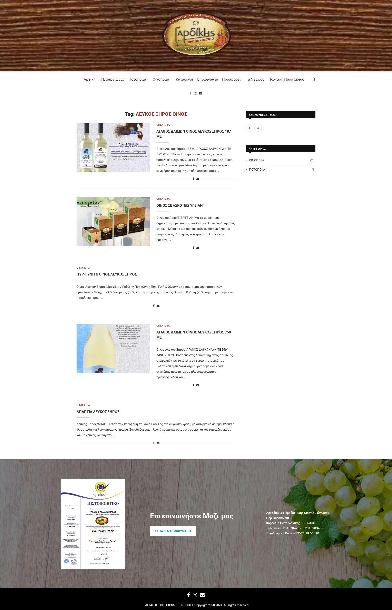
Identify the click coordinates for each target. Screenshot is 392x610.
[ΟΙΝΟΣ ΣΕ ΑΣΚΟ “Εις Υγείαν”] (113, 221)
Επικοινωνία (207, 79)
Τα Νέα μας (255, 79)
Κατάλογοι (184, 79)
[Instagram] (195, 93)
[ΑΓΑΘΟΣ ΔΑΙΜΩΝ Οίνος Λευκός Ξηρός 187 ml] (113, 147)
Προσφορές (232, 79)
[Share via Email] (197, 178)
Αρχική (90, 79)
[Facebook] (191, 93)
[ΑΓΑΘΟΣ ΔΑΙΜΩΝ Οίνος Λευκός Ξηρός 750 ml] (113, 348)
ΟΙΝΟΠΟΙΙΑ (282, 160)
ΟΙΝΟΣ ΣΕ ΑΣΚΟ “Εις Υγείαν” (180, 205)
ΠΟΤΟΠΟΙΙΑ (282, 169)
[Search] (313, 79)
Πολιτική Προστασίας (286, 79)
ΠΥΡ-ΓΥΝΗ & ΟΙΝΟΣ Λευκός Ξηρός (107, 274)
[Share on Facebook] (193, 178)
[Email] (201, 93)
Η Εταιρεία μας (112, 79)
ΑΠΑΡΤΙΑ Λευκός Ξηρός (98, 412)
